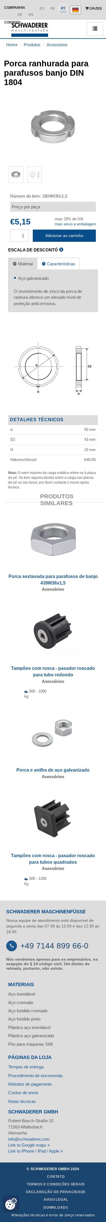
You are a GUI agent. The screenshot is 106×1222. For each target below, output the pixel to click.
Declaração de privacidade (56, 1192)
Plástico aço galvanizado (31, 1035)
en (31, 15)
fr (52, 8)
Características (60, 263)
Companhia (14, 8)
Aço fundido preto (24, 1018)
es (42, 8)
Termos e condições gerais (56, 1184)
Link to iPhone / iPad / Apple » (35, 1151)
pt (63, 8)
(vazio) (95, 8)
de (20, 15)
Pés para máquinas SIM (30, 1044)
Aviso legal (56, 1200)
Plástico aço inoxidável (29, 1027)
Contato (55, 1177)
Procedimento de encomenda (35, 1075)
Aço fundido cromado (27, 1010)
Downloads (56, 1208)
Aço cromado (20, 1002)
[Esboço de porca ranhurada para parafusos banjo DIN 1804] (53, 366)
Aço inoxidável (21, 994)
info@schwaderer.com (29, 1139)
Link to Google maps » (29, 1145)
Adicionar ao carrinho (64, 235)
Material (25, 263)
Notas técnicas (22, 1101)
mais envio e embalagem (75, 224)
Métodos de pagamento (30, 1084)
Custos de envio (23, 1092)
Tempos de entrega (26, 1066)
